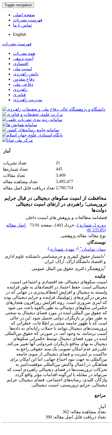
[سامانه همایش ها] (19, 124)
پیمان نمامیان (93, 249)
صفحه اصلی (24, 14)
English (19, 34)
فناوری (19, 94)
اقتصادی (20, 63)
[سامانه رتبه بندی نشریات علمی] (32, 119)
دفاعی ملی (23, 84)
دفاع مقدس (24, 79)
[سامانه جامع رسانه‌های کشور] (30, 130)
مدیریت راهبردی (27, 99)
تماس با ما (22, 25)
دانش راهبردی (25, 74)
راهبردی (20, 89)
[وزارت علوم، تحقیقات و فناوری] (32, 114)
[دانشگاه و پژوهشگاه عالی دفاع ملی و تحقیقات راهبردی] (53, 109)
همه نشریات (24, 53)
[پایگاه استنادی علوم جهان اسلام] (32, 135)
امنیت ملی (22, 68)
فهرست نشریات (27, 20)
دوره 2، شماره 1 (91, 225)
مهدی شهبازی (61, 249)
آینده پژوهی (23, 58)
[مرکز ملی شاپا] (17, 140)
